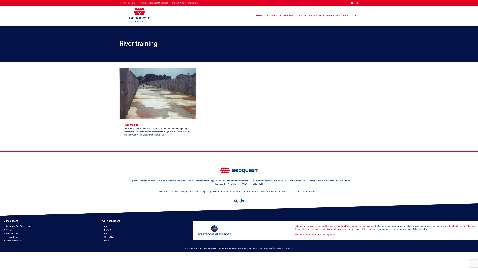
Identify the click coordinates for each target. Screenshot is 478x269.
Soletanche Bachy (457, 226)
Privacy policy (278, 248)
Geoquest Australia (210, 248)
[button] (356, 15)
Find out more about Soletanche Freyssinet (315, 234)
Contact (235, 248)
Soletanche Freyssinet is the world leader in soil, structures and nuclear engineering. (334, 226)
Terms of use (268, 248)
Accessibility (289, 248)
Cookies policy (258, 248)
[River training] (158, 69)
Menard (470, 226)
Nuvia (318, 229)
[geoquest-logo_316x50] (239, 168)
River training (131, 125)
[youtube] (352, 3)
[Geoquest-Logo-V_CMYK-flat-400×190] (139, 9)
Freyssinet (309, 229)
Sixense (329, 229)
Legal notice (248, 248)
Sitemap (240, 248)
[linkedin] (357, 3)
